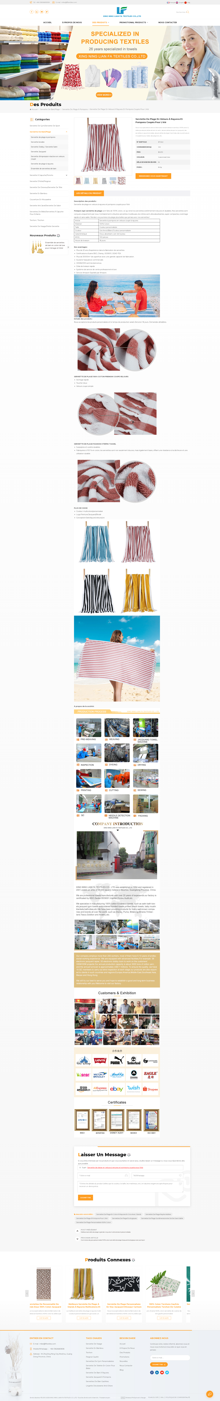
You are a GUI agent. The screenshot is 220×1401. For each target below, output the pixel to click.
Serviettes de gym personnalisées (100, 1361)
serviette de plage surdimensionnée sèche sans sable (162, 1218)
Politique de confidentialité (178, 1397)
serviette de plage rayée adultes (158, 1214)
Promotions (124, 1357)
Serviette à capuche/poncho (41, 175)
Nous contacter (167, 22)
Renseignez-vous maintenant (153, 176)
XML (162, 1397)
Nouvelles (124, 1361)
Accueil (47, 22)
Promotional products (133, 22)
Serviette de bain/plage (50, 109)
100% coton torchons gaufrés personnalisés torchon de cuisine (90, 1305)
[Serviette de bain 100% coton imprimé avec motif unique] (170, 1284)
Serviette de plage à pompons (75, 109)
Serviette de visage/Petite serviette (44, 226)
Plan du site (153, 1397)
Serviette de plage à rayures (42, 164)
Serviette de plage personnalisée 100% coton (93, 1222)
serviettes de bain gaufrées (97, 1381)
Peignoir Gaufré (92, 1357)
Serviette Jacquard (38, 152)
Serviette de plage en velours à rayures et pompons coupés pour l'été (115, 1168)
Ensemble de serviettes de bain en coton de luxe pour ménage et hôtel (55, 245)
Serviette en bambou (38, 193)
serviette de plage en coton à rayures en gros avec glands (118, 1214)
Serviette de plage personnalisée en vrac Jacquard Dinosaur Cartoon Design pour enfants (49, 1305)
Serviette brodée (37, 142)
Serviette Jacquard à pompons (98, 1377)
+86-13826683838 (43, 2)
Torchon (89, 1353)
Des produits (99, 22)
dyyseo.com (115, 1397)
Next (193, 1293)
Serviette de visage (94, 1344)
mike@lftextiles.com (69, 2)
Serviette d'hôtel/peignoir (40, 181)
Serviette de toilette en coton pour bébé (100, 1367)
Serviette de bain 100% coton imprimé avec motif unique (170, 1305)
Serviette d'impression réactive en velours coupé (47, 157)
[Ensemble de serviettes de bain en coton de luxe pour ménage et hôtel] (37, 247)
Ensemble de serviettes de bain (43, 169)
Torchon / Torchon (37, 220)
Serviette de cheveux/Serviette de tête (46, 187)
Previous (27, 1293)
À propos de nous (72, 22)
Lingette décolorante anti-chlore (99, 1386)
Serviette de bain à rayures (97, 1373)
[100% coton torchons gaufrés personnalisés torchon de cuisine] (90, 1284)
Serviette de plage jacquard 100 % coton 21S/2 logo (130, 1305)
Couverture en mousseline (40, 199)
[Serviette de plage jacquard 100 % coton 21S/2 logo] (130, 1284)
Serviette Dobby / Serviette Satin (44, 147)
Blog (121, 1370)
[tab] (89, 193)
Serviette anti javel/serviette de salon (45, 206)
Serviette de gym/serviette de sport (45, 126)
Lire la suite (49, 1318)
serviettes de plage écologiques (124, 1218)
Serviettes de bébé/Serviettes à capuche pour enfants (46, 213)
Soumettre (157, 1364)
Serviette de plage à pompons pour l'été (92, 1218)
